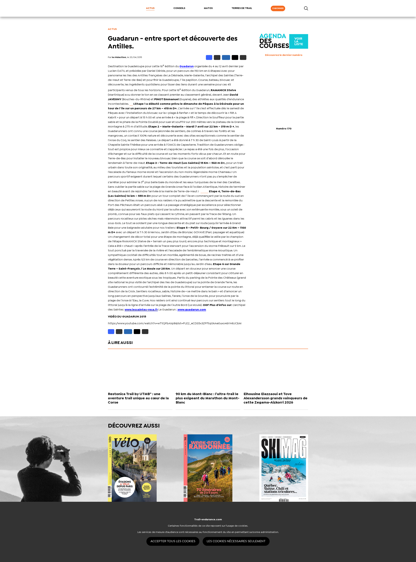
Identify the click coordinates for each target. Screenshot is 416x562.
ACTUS (150, 8)
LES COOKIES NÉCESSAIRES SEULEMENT (236, 541)
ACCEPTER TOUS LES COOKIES (172, 541)
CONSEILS (179, 8)
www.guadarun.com (192, 310)
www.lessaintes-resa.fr (141, 310)
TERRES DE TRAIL (242, 8)
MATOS (208, 8)
